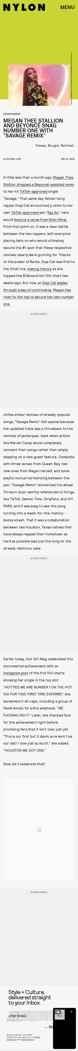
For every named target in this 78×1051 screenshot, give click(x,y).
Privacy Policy (27, 1039)
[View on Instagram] (39, 830)
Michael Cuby (13, 159)
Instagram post (15, 673)
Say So (52, 212)
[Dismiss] (71, 1011)
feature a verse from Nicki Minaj (40, 219)
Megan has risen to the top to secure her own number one (38, 297)
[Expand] (57, 1011)
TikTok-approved (33, 191)
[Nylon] (24, 7)
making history (39, 269)
